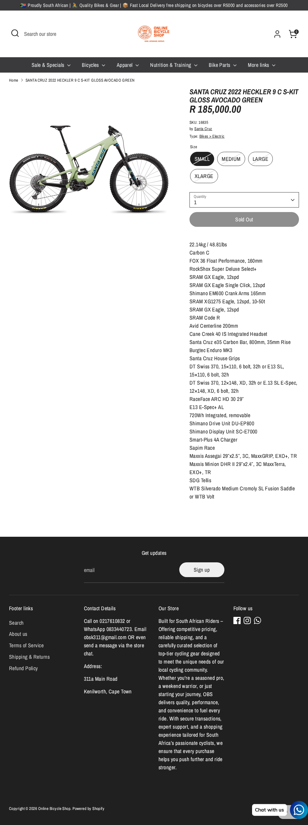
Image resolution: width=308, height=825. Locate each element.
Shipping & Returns (29, 657)
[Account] (277, 34)
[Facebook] (237, 620)
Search (16, 623)
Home (13, 80)
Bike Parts (220, 65)
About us (18, 634)
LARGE (260, 159)
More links (259, 65)
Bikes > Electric (212, 136)
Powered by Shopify (88, 808)
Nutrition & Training (171, 65)
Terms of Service (26, 645)
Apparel (125, 65)
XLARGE (204, 176)
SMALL (202, 159)
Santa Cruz (203, 128)
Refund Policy (23, 668)
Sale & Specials (49, 65)
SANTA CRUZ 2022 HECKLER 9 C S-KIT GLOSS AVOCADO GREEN (80, 80)
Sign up (202, 569)
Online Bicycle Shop (54, 808)
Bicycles (91, 65)
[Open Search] (15, 33)
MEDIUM (231, 159)
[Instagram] (247, 620)
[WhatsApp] (257, 620)
